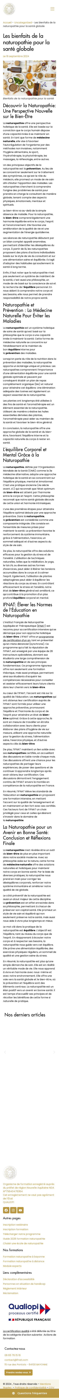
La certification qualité (16, 1331)
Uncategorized (23, 22)
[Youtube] (20, 1210)
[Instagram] (13, 1210)
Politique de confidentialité (30, 1387)
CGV (51, 1387)
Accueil (7, 22)
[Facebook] (6, 1210)
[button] (52, 9)
